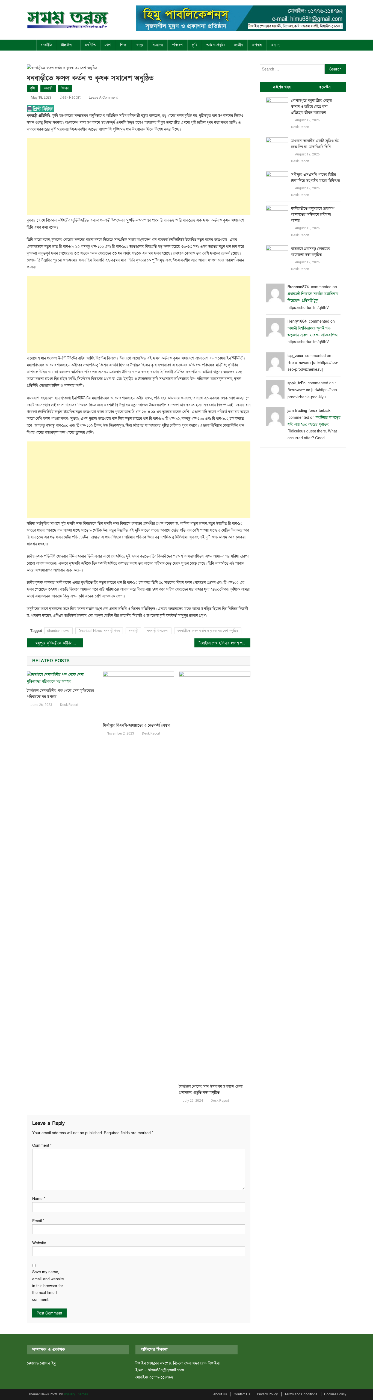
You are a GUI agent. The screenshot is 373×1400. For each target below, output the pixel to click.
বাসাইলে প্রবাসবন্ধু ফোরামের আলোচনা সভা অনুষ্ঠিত (310, 251)
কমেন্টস (325, 87)
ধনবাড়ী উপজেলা (157, 630)
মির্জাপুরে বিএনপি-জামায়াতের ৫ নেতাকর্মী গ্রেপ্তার (136, 725)
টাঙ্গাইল (66, 45)
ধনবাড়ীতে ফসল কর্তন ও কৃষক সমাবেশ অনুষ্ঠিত (207, 630)
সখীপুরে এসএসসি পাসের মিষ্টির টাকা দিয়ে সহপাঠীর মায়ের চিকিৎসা (315, 177)
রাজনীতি (46, 45)
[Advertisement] (138, 176)
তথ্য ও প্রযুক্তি (215, 45)
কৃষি (194, 45)
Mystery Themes (76, 1394)
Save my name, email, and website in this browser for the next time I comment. (48, 1285)
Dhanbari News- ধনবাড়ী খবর (99, 630)
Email (38, 1221)
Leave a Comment (103, 97)
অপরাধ (257, 45)
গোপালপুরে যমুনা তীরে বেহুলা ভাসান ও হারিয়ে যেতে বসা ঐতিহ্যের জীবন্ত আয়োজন (311, 106)
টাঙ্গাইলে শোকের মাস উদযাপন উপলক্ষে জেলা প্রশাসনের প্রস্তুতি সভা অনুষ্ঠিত (210, 1089)
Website (39, 1243)
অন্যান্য (275, 45)
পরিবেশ (177, 45)
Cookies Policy (335, 1394)
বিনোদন (157, 45)
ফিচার (65, 88)
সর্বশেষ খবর (282, 87)
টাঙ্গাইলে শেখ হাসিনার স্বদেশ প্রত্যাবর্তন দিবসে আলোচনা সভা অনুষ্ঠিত (224, 643)
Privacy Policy (267, 1394)
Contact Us (242, 1394)
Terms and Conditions (301, 1394)
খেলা (108, 45)
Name (38, 1198)
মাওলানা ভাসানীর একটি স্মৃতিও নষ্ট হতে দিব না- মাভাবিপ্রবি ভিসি (315, 143)
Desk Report (70, 97)
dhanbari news (58, 630)
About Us (220, 1394)
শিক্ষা (123, 45)
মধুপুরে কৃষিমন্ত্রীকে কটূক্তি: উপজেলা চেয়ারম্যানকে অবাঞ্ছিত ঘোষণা (59, 643)
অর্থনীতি (90, 45)
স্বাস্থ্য (139, 45)
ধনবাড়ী (48, 88)
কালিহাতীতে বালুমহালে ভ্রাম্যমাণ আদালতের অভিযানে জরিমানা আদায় (312, 214)
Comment (42, 1145)
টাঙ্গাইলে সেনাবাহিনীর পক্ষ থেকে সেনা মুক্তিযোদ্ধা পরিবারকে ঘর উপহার (60, 693)
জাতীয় (238, 45)
